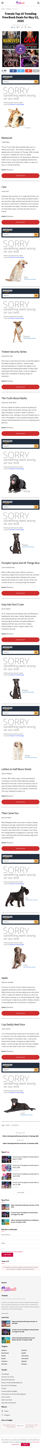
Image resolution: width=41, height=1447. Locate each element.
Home (3, 9)
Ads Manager (5, 1374)
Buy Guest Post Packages (9, 1385)
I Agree (25, 1444)
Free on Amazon (20, 175)
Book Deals (15, 9)
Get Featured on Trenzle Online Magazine (13, 1394)
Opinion (24, 1361)
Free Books (15, 1125)
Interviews (24, 1356)
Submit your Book (6, 1400)
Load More (20, 1192)
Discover (8, 9)
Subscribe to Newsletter (8, 1403)
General (24, 1350)
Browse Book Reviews (8, 1380)
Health (23, 1353)
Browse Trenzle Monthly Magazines (11, 1382)
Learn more (4, 1313)
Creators (4, 1361)
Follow (21, 1425)
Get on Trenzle (5, 1397)
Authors (4, 1350)
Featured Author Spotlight (9, 1391)
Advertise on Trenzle (7, 1377)
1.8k (17, 1178)
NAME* (3, 1243)
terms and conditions (16, 1252)
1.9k (17, 1161)
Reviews (24, 1364)
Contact (3, 1388)
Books (8, 1125)
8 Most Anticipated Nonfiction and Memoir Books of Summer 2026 (25, 1221)
